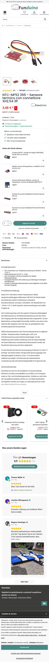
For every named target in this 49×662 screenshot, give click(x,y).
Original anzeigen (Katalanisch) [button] (22, 490)
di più (25, 393)
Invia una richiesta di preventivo (28, 228)
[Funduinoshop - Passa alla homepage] (24, 7)
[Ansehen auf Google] (7, 478)
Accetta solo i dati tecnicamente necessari (25, 653)
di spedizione (22, 120)
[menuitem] (44, 13)
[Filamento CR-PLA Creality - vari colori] (15, 412)
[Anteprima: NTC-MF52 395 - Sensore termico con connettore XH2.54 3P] (7, 81)
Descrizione (5, 260)
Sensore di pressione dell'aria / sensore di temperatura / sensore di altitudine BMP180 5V (27, 181)
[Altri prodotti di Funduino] (39, 105)
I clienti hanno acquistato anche (12, 398)
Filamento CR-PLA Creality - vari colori (15, 423)
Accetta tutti (24, 647)
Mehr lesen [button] (15, 539)
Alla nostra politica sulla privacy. (28, 635)
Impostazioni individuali (24, 658)
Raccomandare (21, 238)
